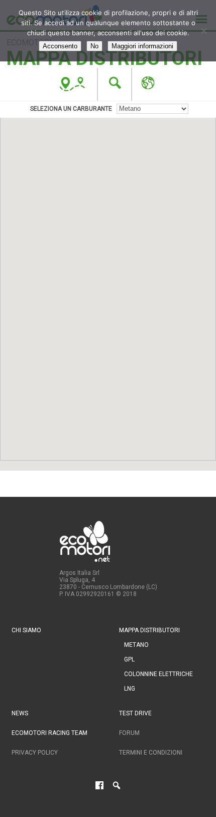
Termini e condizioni (150, 752)
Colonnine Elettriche (158, 674)
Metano (136, 644)
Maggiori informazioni (142, 46)
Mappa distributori (149, 630)
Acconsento (60, 46)
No (94, 46)
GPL (129, 659)
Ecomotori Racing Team (49, 732)
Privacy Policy (35, 752)
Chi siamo (26, 630)
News (20, 713)
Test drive (135, 713)
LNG (129, 688)
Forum (129, 732)
